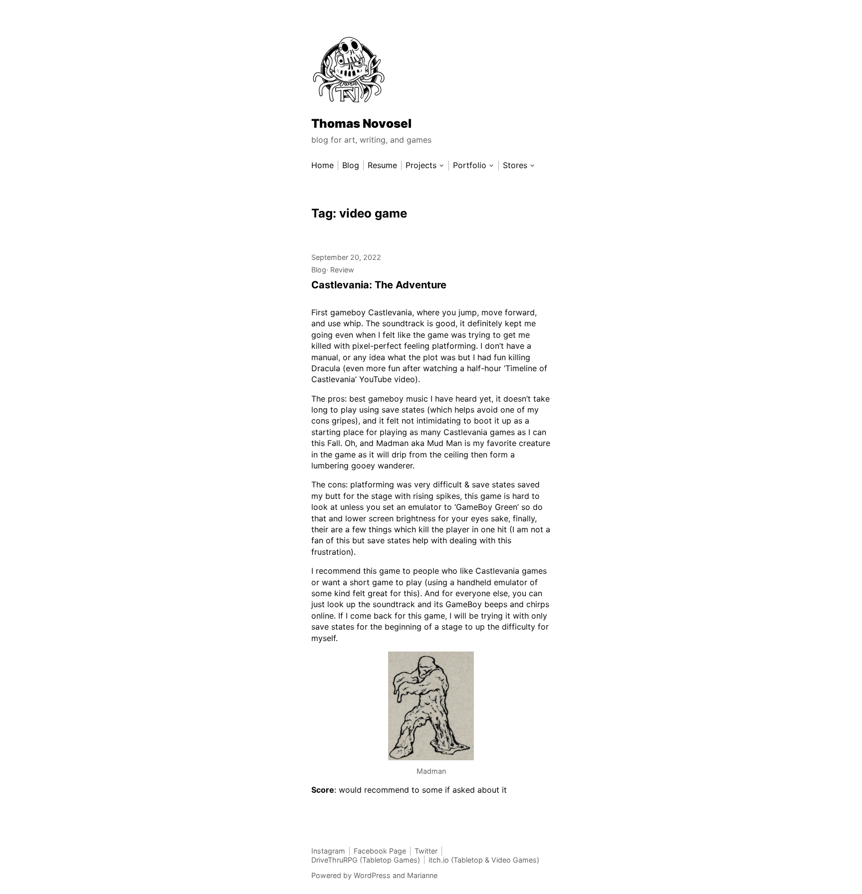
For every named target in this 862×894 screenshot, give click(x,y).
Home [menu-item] (322, 165)
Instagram (328, 851)
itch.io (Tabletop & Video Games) (484, 860)
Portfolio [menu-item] (469, 165)
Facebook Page (380, 851)
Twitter (426, 851)
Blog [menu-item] (350, 165)
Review (342, 269)
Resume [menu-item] (382, 165)
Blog (318, 269)
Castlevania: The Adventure (378, 285)
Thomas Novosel (361, 123)
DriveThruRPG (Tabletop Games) (365, 860)
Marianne (422, 875)
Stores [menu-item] (515, 165)
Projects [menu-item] (421, 165)
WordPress (372, 875)
